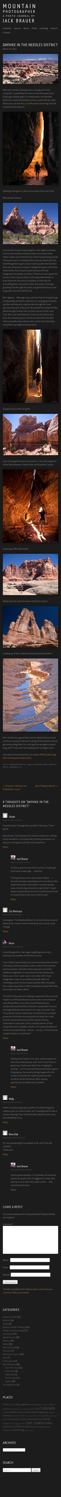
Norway (6, 1340)
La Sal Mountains (31, 103)
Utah (45, 764)
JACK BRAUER (19, 20)
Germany (7, 1415)
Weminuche (7, 1430)
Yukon (26, 1430)
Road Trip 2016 (10, 1316)
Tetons (20, 1426)
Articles (6, 1320)
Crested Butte (9, 1412)
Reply (5, 846)
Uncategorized (10, 1384)
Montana (6, 1419)
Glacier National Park (18, 1416)
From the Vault (12, 1367)
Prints (34, 28)
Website (6, 1274)
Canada (6, 1409)
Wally (11, 1099)
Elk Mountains (31, 1412)
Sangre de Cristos (20, 1423)
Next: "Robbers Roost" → (46, 785)
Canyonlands (37, 764)
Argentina (25, 1404)
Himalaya (7, 1350)
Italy (46, 1415)
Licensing (43, 28)
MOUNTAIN (20, 6)
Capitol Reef (22, 1409)
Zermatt (31, 1430)
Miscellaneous (9, 1364)
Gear (5, 1357)
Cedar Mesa (30, 1409)
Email (6, 1267)
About (26, 28)
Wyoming (18, 1430)
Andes (6, 1344)
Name (6, 1260)
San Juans (34, 1422)
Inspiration (10, 1374)
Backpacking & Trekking (14, 1327)
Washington (47, 1427)
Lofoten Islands (53, 1416)
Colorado (7, 1333)
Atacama (39, 1404)
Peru (12, 1423)
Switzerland (9, 1426)
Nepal (20, 1419)
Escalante (51, 1412)
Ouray (47, 1419)
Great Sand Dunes (31, 1416)
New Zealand (9, 1347)
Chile (37, 1408)
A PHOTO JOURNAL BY (19, 15)
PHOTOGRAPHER (19, 11)
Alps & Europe (9, 1337)
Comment (8, 1224)
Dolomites (21, 1412)
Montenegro (13, 1419)
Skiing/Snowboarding (13, 1330)
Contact (6, 32)
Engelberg (43, 1412)
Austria (45, 1404)
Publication (8, 1360)
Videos (8, 1381)
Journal (17, 28)
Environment (11, 1377)
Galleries (7, 28)
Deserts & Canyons (16, 764)
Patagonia (6, 1423)
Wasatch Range (36, 1427)
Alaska (6, 1323)
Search (54, 28)
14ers (6, 1404)
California (51, 1404)
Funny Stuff (10, 1371)
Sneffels (48, 1423)
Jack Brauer (13, 767)
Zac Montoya (15, 911)
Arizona (33, 1404)
